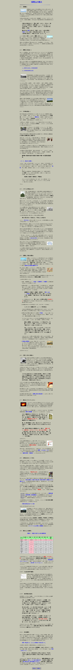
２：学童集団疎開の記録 (27, 70)
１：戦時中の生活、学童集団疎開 (29, 68)
